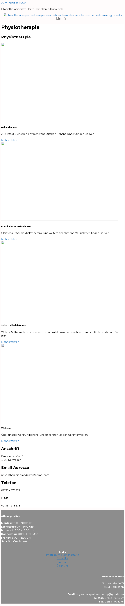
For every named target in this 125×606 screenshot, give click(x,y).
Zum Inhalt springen (14, 3)
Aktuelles (62, 558)
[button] (62, 18)
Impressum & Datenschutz (62, 554)
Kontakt (63, 562)
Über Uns (62, 565)
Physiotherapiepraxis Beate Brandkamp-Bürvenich (32, 9)
